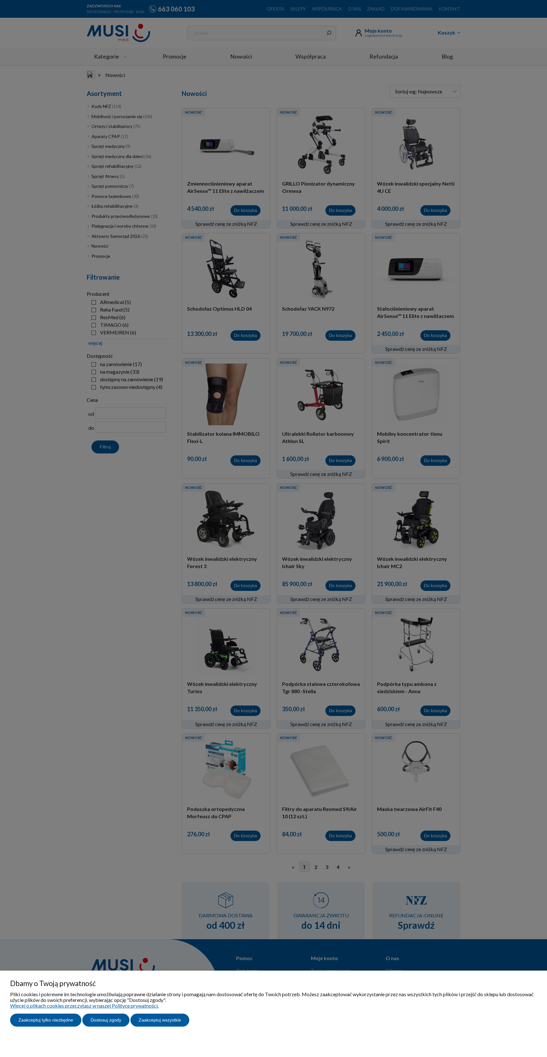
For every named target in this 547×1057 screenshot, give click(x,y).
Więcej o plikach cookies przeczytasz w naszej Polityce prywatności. (84, 1006)
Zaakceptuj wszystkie (160, 1019)
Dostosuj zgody (106, 1019)
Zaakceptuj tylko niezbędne (45, 1019)
